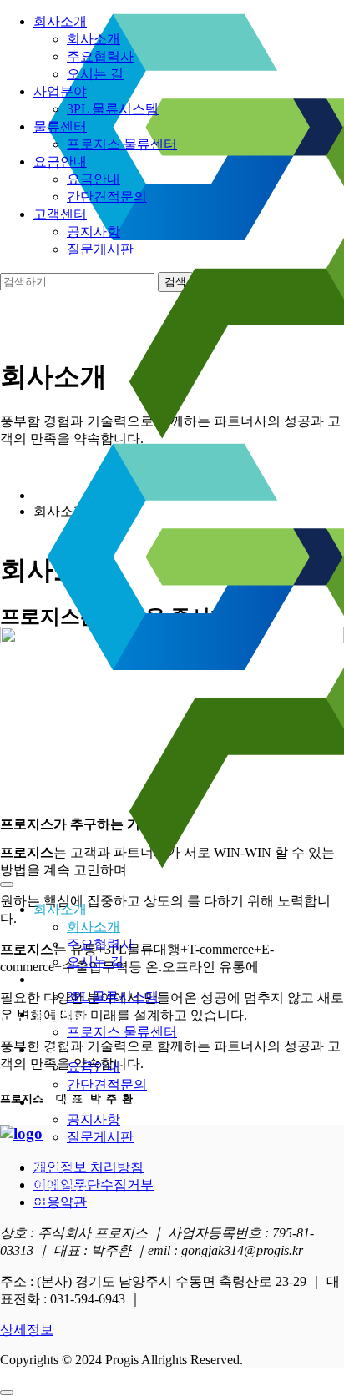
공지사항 (93, 1119)
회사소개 (60, 909)
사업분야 (60, 979)
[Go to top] (6, 1392)
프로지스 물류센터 (122, 1032)
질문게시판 (100, 1137)
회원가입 (60, 1185)
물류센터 (60, 1014)
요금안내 (60, 1049)
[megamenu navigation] (40, 1202)
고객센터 (60, 1102)
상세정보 (26, 1330)
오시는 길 (95, 962)
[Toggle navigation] (6, 884)
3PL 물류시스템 (113, 997)
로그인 (53, 1168)
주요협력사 (100, 944)
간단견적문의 (107, 1084)
